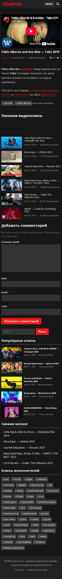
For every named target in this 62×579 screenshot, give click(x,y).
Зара (32, 536)
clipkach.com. (48, 94)
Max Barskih (27, 502)
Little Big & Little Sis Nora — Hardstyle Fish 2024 (39, 139)
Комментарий (11, 241)
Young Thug (9, 536)
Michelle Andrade (46, 502)
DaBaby (22, 485)
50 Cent (17, 479)
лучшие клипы (38, 90)
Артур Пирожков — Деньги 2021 (41, 363)
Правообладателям (37, 569)
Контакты (20, 569)
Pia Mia (44, 513)
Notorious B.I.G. (11, 513)
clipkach (6, 57)
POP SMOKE (9, 519)
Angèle (29, 479)
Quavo (23, 519)
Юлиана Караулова (14, 547)
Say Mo (47, 519)
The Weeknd (49, 524)
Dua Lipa (8, 490)
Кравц (43, 536)
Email (5, 292)
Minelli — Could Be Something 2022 (40, 210)
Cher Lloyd (9, 485)
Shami (7, 524)
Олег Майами (24, 542)
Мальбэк (8, 542)
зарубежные (21, 94)
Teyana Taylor (21, 524)
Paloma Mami (29, 513)
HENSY (20, 490)
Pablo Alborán (24, 103)
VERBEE (7, 530)
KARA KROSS (53, 490)
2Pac (6, 479)
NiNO (23, 507)
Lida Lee (7, 496)
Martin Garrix (10, 502)
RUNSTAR (34, 519)
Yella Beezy (49, 530)
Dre (50, 485)
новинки (53, 90)
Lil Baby (19, 496)
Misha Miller (10, 507)
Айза (22, 536)
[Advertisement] (31, 128)
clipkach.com (18, 561)
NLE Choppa (35, 507)
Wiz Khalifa (21, 530)
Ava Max (8, 103)
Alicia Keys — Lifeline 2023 (38, 152)
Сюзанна (40, 542)
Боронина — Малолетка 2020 (40, 393)
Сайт (4, 306)
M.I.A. (41, 496)
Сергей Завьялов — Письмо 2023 (42, 166)
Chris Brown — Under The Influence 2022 (37, 196)
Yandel (35, 530)
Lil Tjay (31, 496)
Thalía (35, 524)
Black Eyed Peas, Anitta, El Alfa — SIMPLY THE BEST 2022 (41, 182)
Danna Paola (37, 485)
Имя (4, 278)
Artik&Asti (42, 479)
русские (6, 94)
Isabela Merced (35, 490)
